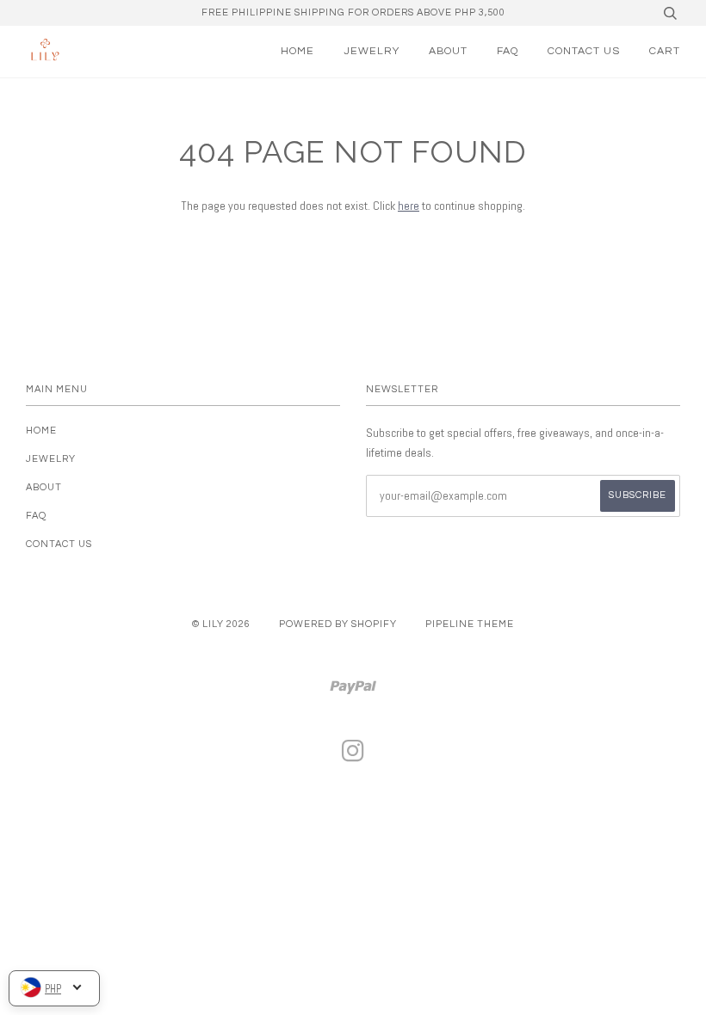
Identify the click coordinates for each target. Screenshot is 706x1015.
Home (297, 51)
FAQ (507, 51)
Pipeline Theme (469, 624)
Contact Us (584, 51)
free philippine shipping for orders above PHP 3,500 (353, 12)
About (448, 51)
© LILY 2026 (221, 624)
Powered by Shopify (338, 624)
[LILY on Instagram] (353, 756)
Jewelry (371, 51)
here (408, 205)
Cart (664, 51)
